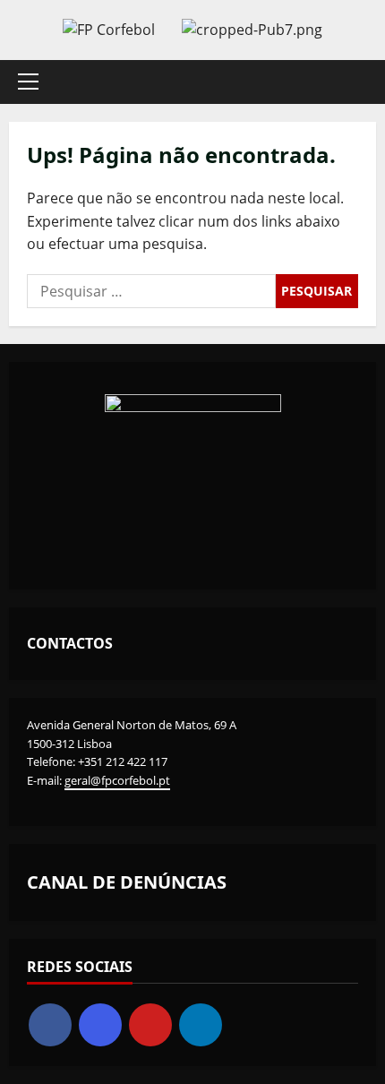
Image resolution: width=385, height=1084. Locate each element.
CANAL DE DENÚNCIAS (127, 882)
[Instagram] (100, 1024)
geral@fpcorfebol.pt (117, 780)
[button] (28, 81)
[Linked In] (200, 1024)
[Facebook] (50, 1024)
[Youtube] (150, 1024)
